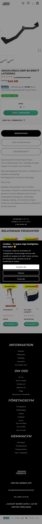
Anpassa (21, 273)
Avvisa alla (21, 279)
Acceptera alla (21, 267)
